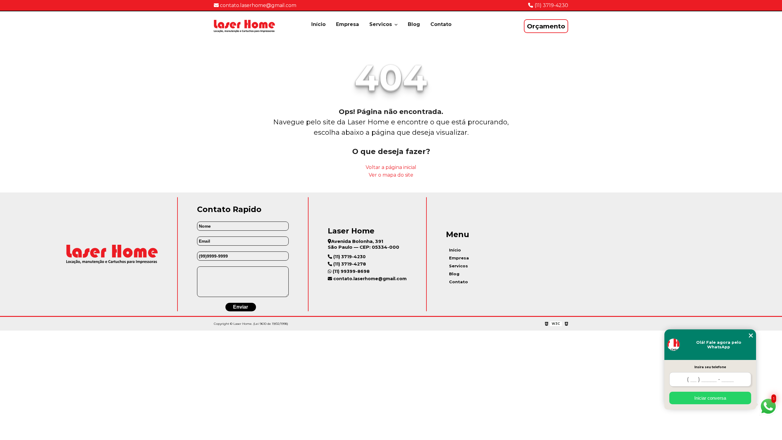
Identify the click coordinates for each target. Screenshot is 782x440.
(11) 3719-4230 (551, 5)
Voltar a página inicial (391, 167)
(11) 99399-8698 (350, 271)
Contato (440, 24)
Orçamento (546, 26)
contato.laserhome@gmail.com (257, 5)
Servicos (381, 24)
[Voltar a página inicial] (244, 26)
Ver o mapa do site (391, 175)
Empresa (347, 24)
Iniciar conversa (710, 398)
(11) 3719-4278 (349, 264)
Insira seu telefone (710, 367)
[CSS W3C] (566, 324)
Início (318, 24)
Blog (414, 24)
